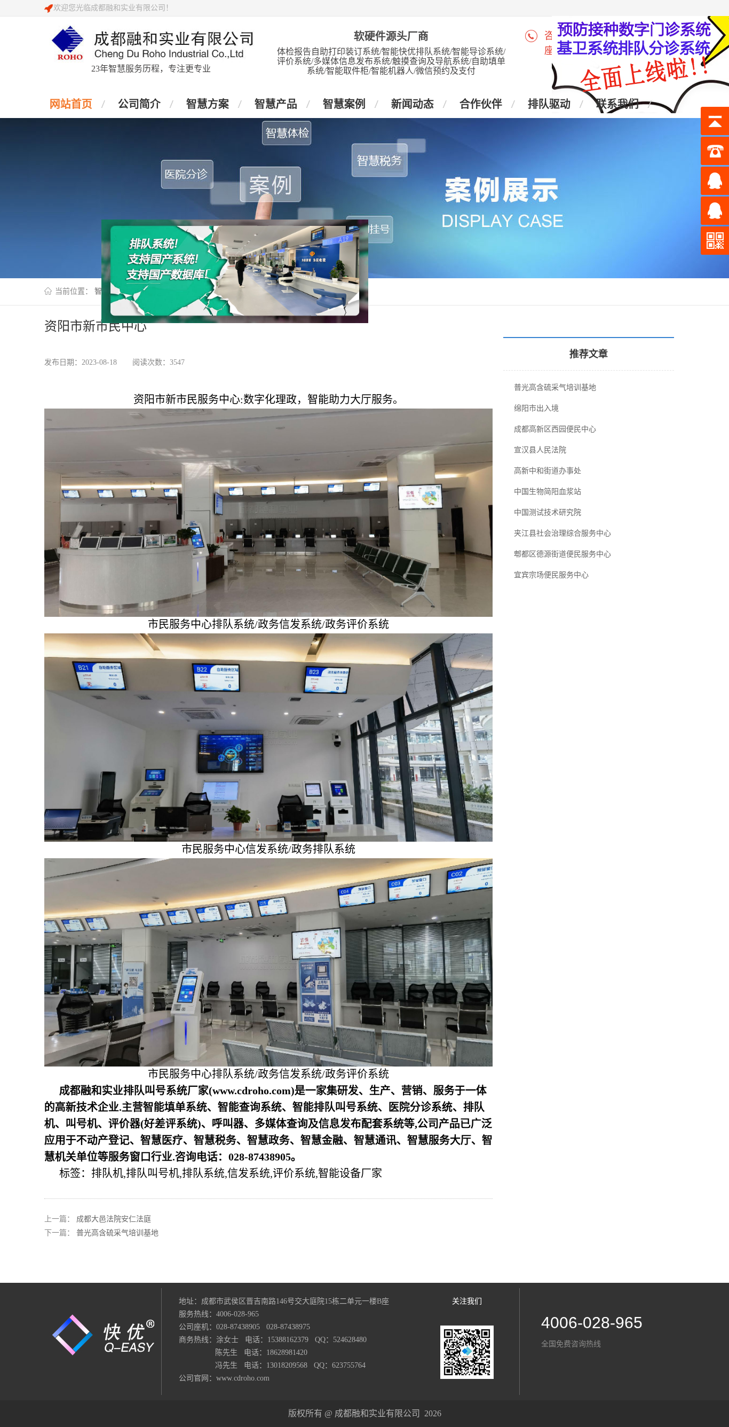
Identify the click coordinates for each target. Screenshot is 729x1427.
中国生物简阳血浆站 (547, 492)
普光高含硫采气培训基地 (117, 1233)
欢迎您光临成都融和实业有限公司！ (113, 8)
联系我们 (617, 104)
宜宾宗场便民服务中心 (551, 575)
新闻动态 (412, 104)
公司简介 (139, 104)
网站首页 (71, 104)
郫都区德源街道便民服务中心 (562, 554)
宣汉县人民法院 (540, 450)
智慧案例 (344, 104)
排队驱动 (549, 104)
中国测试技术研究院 (547, 512)
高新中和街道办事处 (547, 471)
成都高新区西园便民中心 (555, 429)
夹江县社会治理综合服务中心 (562, 533)
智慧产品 (276, 104)
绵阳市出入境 (536, 408)
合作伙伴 (480, 104)
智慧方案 (207, 104)
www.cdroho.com (243, 1378)
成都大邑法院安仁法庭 (113, 1219)
